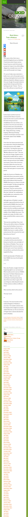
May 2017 (6, 458)
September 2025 (8, 362)
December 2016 (8, 467)
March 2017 (7, 462)
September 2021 (8, 393)
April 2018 (6, 440)
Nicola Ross (13, 319)
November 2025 (8, 359)
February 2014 (7, 500)
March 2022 (7, 384)
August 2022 (7, 378)
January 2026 (7, 357)
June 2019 (6, 416)
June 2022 (6, 380)
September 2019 (8, 414)
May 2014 (6, 495)
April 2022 (6, 382)
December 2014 (8, 485)
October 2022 (7, 377)
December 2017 (8, 447)
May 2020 (6, 408)
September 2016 (8, 470)
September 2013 (8, 507)
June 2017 (6, 456)
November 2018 (8, 428)
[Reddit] (14, 49)
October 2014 (7, 486)
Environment (13, 317)
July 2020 (6, 407)
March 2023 (7, 373)
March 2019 (7, 421)
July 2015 (6, 474)
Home (4, 2)
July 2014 (6, 492)
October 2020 (7, 405)
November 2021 (8, 389)
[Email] (14, 52)
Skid (19, 39)
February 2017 (7, 463)
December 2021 (8, 387)
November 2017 (8, 449)
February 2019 (7, 423)
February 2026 (7, 355)
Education (9, 317)
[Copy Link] (14, 56)
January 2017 (7, 465)
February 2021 (7, 398)
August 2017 (7, 454)
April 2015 (6, 477)
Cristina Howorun (14, 318)
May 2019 (6, 417)
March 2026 (7, 354)
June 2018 (6, 437)
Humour (18, 317)
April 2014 (6, 497)
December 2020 (8, 401)
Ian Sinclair (9, 319)
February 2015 (7, 481)
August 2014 (7, 490)
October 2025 (7, 361)
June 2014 (6, 493)
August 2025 (7, 364)
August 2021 (7, 394)
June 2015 (6, 476)
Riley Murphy (18, 319)
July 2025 (6, 366)
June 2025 (6, 368)
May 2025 (6, 370)
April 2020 (6, 410)
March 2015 (7, 479)
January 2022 (7, 385)
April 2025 (6, 371)
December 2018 (8, 426)
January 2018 (7, 446)
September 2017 (8, 453)
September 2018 (8, 431)
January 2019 (7, 424)
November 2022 (8, 375)
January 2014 (7, 502)
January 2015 (7, 483)
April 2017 (6, 460)
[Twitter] (14, 47)
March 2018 (7, 442)
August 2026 (7, 348)
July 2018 (6, 435)
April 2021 (6, 396)
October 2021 (7, 391)
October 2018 (7, 430)
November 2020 (8, 403)
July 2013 (6, 511)
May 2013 (6, 515)
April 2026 (6, 352)
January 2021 (7, 400)
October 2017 (7, 451)
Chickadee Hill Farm (7, 318)
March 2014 (7, 499)
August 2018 (7, 433)
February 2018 (7, 444)
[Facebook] (14, 45)
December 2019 (8, 412)
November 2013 (8, 506)
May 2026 (6, 350)
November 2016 (8, 469)
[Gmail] (14, 54)
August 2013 (7, 509)
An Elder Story (7, 341)
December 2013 (8, 504)
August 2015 (7, 472)
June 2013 (6, 513)
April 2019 (6, 419)
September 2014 (8, 488)
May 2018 (6, 439)
